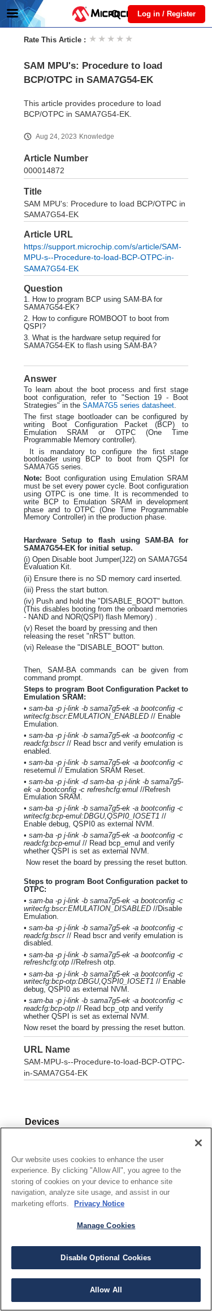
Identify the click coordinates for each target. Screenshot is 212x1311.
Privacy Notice (99, 1203)
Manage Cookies (106, 1225)
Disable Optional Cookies (105, 1257)
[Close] (198, 1142)
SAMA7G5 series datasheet (128, 405)
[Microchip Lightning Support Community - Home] (106, 14)
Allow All (106, 1290)
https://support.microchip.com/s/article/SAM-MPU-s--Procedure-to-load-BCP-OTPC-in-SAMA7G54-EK (102, 258)
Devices (42, 1122)
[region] (106, 1219)
